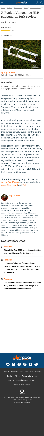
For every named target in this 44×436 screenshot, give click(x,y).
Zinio (24, 185)
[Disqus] (22, 324)
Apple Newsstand (9, 185)
